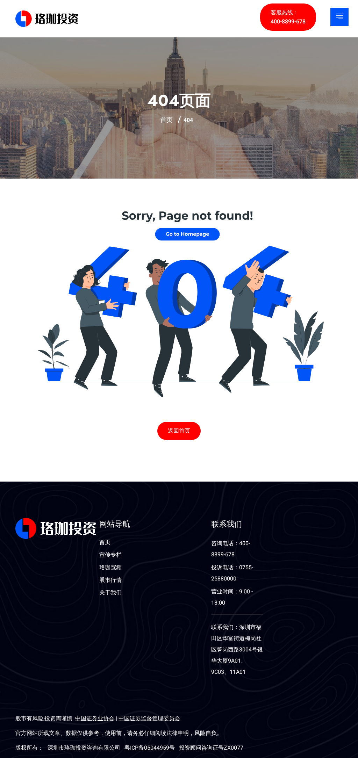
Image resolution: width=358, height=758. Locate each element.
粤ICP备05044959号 (149, 748)
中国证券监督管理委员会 (149, 718)
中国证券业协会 (94, 718)
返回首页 (179, 431)
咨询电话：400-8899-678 (230, 549)
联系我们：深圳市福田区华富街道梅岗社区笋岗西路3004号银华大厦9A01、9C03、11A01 (237, 649)
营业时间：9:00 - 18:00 (232, 597)
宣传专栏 (110, 555)
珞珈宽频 (110, 567)
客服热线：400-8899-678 (288, 17)
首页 (167, 120)
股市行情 (110, 580)
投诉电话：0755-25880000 (232, 573)
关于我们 (110, 593)
